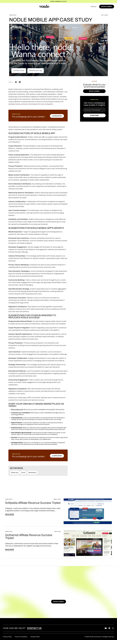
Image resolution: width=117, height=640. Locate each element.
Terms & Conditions (21, 636)
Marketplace (32, 472)
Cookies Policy (35, 636)
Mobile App (14, 472)
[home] (44, 7)
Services (93, 6)
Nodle (23, 472)
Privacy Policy (7, 636)
